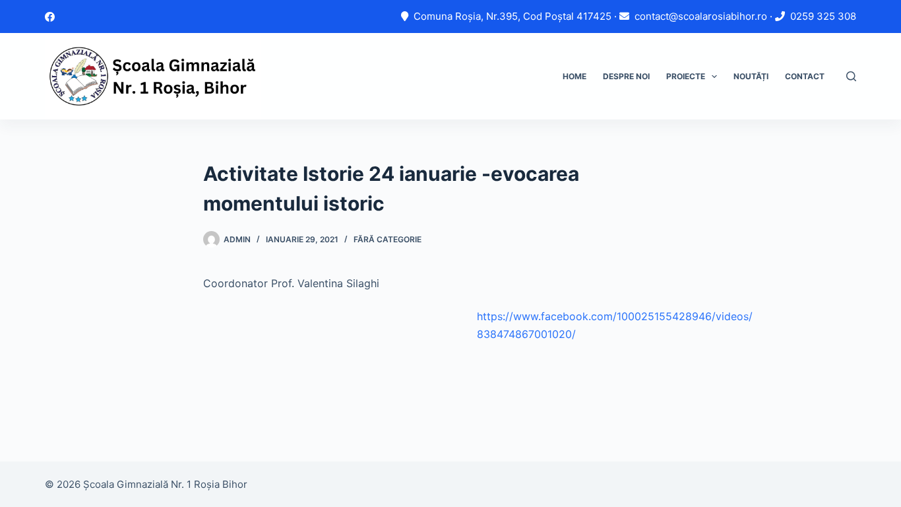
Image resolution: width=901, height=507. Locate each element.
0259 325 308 (823, 16)
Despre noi (626, 76)
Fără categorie (387, 239)
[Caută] (851, 76)
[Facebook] (50, 17)
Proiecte (685, 76)
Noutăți (750, 76)
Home (574, 76)
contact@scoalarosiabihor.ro (701, 16)
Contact (804, 76)
